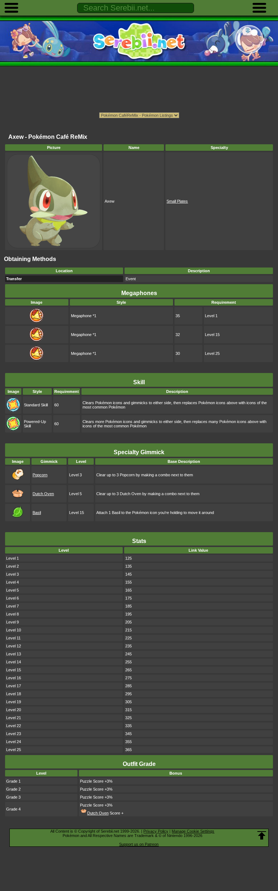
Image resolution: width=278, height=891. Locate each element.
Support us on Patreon (139, 844)
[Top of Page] (261, 835)
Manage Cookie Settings (193, 831)
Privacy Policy (155, 831)
